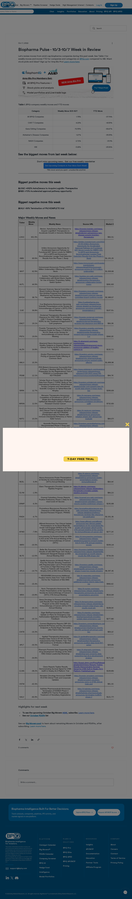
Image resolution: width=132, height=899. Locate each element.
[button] (127, 424)
